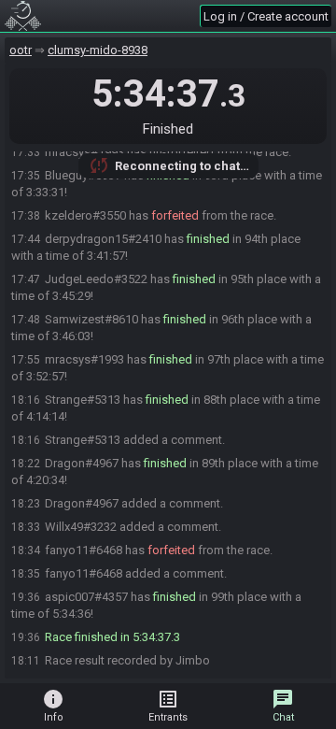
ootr (20, 50)
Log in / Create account (266, 16)
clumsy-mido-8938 (97, 50)
